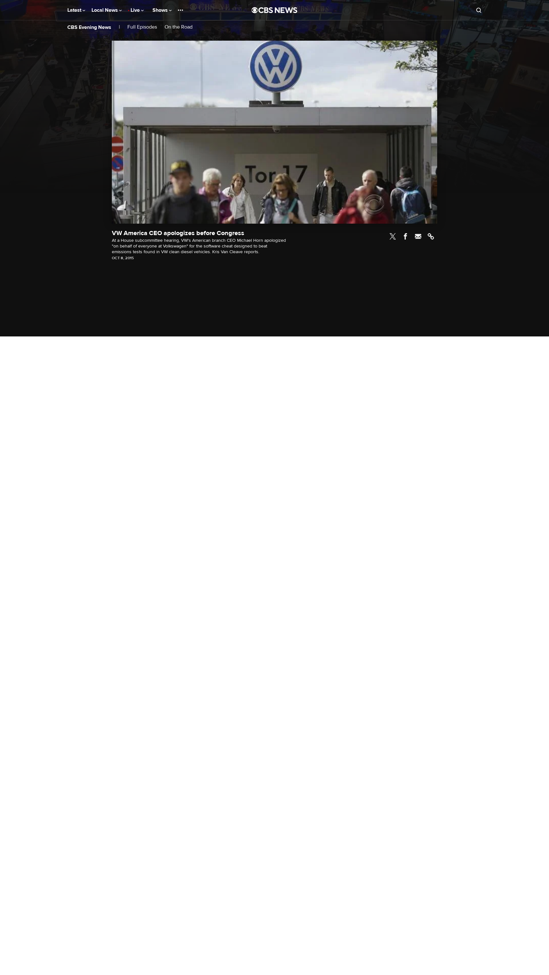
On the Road (179, 27)
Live (136, 10)
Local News (105, 10)
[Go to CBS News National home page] (274, 10)
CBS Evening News (89, 27)
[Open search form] (479, 10)
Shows (160, 10)
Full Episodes (142, 27)
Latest (75, 10)
